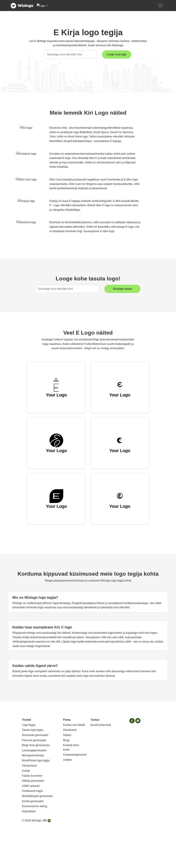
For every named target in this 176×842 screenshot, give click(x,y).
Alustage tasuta (122, 288)
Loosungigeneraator (34, 750)
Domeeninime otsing (34, 806)
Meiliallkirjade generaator (37, 796)
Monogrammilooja (33, 755)
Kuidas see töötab (74, 724)
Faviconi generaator (34, 740)
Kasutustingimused (74, 754)
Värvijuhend (29, 765)
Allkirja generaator (33, 780)
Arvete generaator (33, 801)
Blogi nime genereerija (36, 745)
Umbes (67, 759)
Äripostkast (28, 811)
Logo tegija (28, 724)
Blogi (66, 740)
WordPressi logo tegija (36, 760)
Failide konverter (32, 775)
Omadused (69, 729)
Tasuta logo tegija (32, 729)
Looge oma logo (116, 54)
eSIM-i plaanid (31, 785)
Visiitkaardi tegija (32, 790)
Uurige (26, 770)
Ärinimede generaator (35, 735)
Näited (67, 735)
